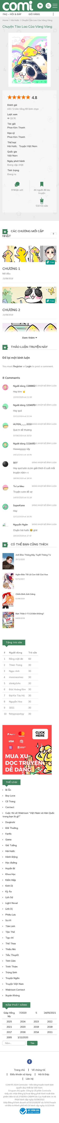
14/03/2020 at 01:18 (22, 497)
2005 (9, 1037)
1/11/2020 (23, 1037)
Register (17, 366)
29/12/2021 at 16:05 (22, 454)
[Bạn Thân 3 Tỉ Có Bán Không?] (8, 619)
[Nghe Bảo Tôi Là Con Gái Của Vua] (8, 580)
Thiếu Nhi (10, 949)
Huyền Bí (10, 868)
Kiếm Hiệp (10, 879)
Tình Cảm (10, 960)
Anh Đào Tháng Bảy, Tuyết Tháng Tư (33, 555)
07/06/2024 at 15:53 (22, 435)
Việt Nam (12, 155)
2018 (49, 1026)
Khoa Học (10, 874)
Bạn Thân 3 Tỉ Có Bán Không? (30, 613)
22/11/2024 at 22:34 (22, 416)
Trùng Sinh (11, 972)
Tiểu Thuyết (12, 955)
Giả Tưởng (11, 845)
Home (5, 20)
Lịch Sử (9, 897)
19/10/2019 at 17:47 (22, 535)
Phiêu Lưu (10, 914)
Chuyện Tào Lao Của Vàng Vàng (37, 20)
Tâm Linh (10, 926)
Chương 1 (11, 268)
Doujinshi (10, 822)
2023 (36, 1021)
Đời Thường (11, 827)
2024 (22, 1021)
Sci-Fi (8, 920)
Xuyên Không (12, 995)
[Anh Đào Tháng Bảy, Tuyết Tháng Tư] (8, 561)
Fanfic (8, 833)
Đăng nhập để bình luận (44, 386)
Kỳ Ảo (8, 891)
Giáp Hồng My (9, 1014)
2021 (9, 1026)
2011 (49, 1032)
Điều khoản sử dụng (20, 1074)
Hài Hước (15, 20)
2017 (9, 1032)
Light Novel (11, 903)
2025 (9, 1021)
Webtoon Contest (15, 989)
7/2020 (22, 1012)
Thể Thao (10, 943)
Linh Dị (8, 908)
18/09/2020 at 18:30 (22, 478)
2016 (22, 1032)
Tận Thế (10, 931)
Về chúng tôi (38, 1069)
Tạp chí (9, 937)
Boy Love (10, 795)
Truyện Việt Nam (28, 146)
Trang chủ (19, 1069)
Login (28, 366)
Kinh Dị (9, 885)
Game (8, 839)
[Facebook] (29, 1061)
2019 (36, 1026)
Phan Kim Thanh (16, 127)
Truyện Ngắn (12, 978)
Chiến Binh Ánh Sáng (25, 594)
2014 (36, 1032)
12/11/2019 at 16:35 (22, 516)
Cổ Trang (10, 801)
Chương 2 (11, 310)
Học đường (11, 862)
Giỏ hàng (34, 14)
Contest (9, 807)
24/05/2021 (50, 1012)
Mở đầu (6, 273)
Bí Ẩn (8, 789)
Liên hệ (29, 1078)
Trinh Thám (11, 966)
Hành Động (11, 856)
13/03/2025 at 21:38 (22, 397)
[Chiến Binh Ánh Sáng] (8, 600)
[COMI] (17, 5)
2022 (49, 1021)
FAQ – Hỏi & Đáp (12, 14)
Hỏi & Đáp (43, 1074)
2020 (22, 1026)
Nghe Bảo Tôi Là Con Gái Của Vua (32, 574)
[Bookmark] (41, 184)
